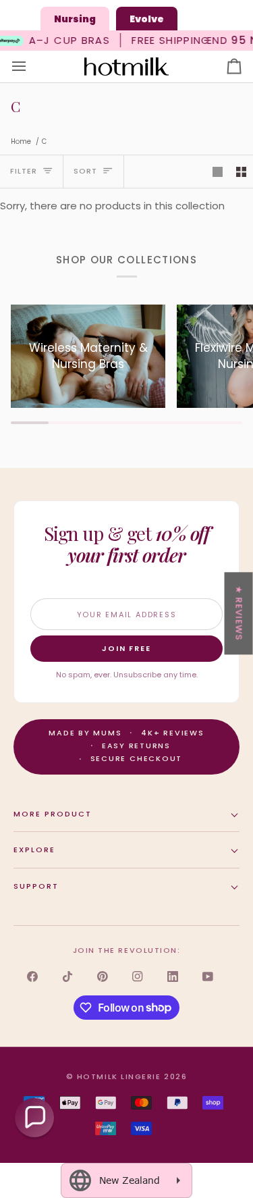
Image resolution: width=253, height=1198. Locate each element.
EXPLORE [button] (34, 849)
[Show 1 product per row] (217, 171)
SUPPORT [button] (36, 886)
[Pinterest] (102, 976)
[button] (34, 1117)
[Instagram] (138, 976)
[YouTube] (208, 976)
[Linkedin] (173, 976)
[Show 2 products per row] (241, 171)
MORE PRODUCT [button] (52, 813)
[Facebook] (32, 976)
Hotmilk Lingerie (119, 1076)
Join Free (127, 648)
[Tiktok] (67, 976)
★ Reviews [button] (239, 613)
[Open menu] (31, 67)
